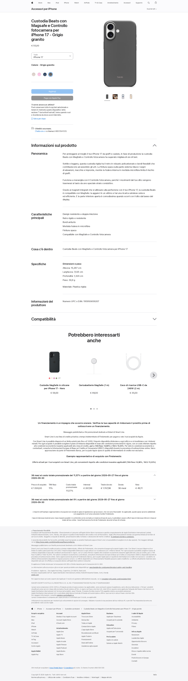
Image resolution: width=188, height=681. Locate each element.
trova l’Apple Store (56, 668)
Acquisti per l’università (115, 632)
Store (33, 617)
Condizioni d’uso (68, 677)
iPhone (39, 609)
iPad (33, 623)
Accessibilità (136, 617)
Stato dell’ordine (87, 643)
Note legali (95, 677)
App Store (59, 654)
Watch (33, 630)
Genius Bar (85, 620)
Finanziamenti (86, 639)
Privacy (134, 623)
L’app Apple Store (87, 630)
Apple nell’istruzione (114, 628)
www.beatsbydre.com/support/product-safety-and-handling (110, 567)
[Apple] (32, 608)
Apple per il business (114, 617)
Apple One (60, 632)
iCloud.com (60, 623)
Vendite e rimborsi (83, 677)
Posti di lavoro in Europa (140, 658)
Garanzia (135, 645)
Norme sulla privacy (38, 677)
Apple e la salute (112, 640)
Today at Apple (86, 623)
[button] (149, 3)
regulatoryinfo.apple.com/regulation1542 (116, 579)
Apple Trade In (86, 636)
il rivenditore (68, 668)
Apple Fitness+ (61, 645)
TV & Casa (35, 636)
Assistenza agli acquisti (89, 646)
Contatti (134, 661)
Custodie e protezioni (72, 609)
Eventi (134, 654)
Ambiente (135, 620)
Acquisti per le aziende (114, 620)
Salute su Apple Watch (114, 643)
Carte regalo (35, 646)
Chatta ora (40, 131)
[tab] (107, 97)
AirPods (34, 633)
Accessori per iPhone (44, 8)
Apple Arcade (61, 641)
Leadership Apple (138, 638)
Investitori (135, 648)
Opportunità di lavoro (139, 641)
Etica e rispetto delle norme (141, 651)
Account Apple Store (63, 620)
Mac (32, 620)
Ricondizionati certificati (89, 633)
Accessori (34, 643)
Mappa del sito (107, 677)
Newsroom (135, 635)
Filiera (134, 626)
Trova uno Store (87, 617)
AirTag (33, 639)
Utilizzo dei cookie (54, 677)
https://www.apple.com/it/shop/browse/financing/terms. (55, 542)
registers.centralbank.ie (65, 595)
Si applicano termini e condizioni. (122, 537)
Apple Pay (34, 654)
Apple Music (60, 638)
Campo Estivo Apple (88, 626)
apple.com (35, 575)
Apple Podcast (61, 648)
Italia (155, 675)
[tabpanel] (120, 55)
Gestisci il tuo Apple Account (66, 617)
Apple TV (59, 635)
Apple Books (60, 651)
